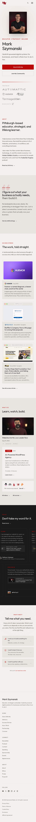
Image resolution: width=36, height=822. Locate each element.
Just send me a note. (20, 670)
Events (4, 755)
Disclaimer (5, 812)
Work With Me (18, 67)
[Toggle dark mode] (27, 2)
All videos (6, 495)
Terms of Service (6, 806)
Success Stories (6, 722)
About (4, 768)
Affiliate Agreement (7, 815)
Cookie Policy (5, 809)
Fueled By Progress (27, 158)
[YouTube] (3, 791)
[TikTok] (14, 791)
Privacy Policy (5, 803)
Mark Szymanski (10, 699)
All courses (17, 495)
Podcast (4, 744)
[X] (5, 791)
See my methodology (9, 221)
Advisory (4, 719)
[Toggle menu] (32, 3)
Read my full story (8, 165)
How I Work (5, 725)
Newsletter (5, 741)
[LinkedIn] (8, 791)
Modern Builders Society (10, 155)
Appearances (6, 758)
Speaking (5, 749)
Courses (4, 731)
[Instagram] (11, 791)
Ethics (4, 771)
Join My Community (18, 73)
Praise (4, 774)
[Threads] (17, 791)
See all (22, 488)
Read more (6, 523)
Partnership (5, 728)
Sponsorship (6, 752)
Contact (4, 747)
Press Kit (4, 777)
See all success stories (10, 388)
